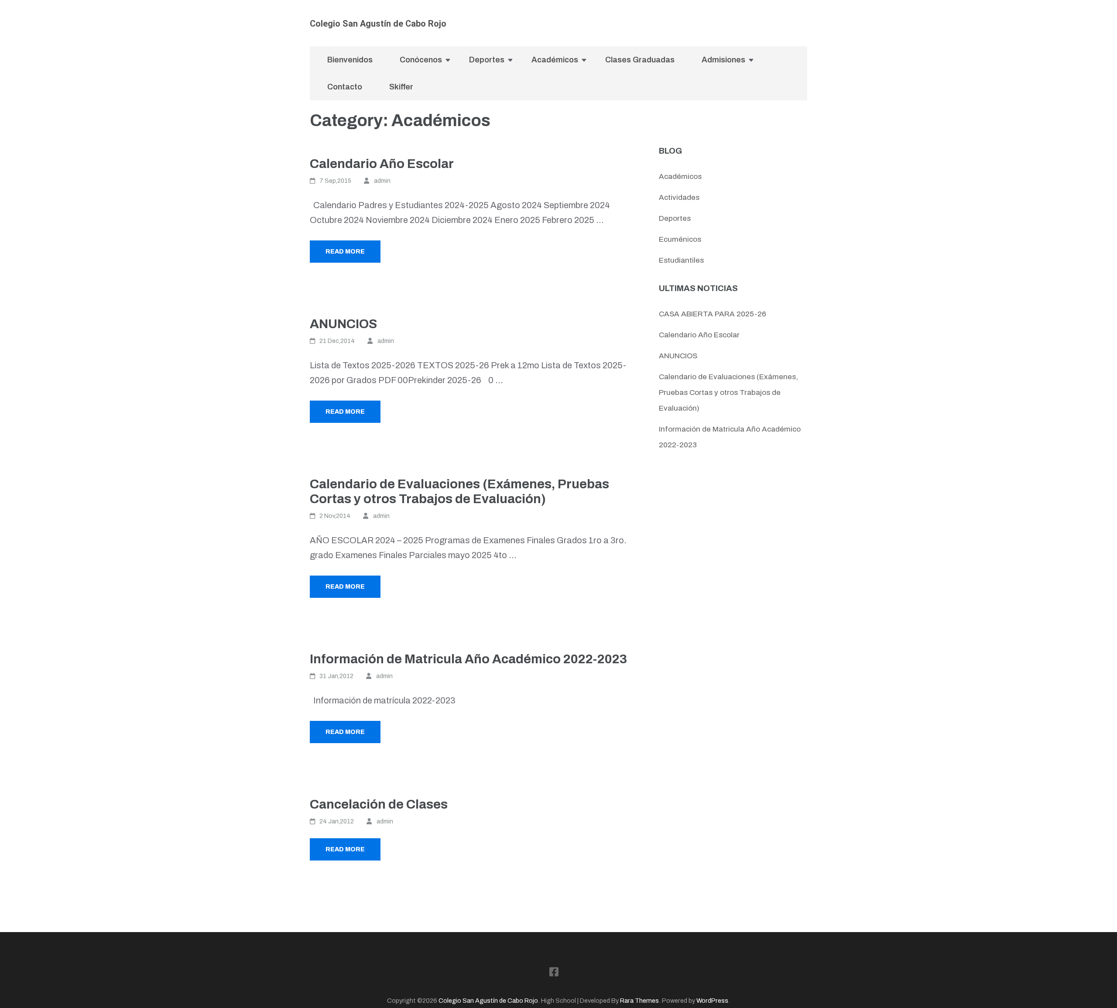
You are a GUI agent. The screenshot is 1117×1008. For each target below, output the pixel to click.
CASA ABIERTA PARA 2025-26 (712, 314)
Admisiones (723, 59)
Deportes (486, 59)
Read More (345, 251)
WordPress (712, 1000)
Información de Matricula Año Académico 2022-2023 (468, 659)
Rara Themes (639, 1000)
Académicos (554, 59)
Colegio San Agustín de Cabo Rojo (378, 23)
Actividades (679, 197)
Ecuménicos (680, 239)
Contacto (344, 86)
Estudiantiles (681, 260)
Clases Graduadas (640, 59)
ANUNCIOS (343, 324)
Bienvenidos (350, 59)
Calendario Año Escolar (382, 164)
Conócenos (421, 59)
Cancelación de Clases (379, 804)
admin (382, 181)
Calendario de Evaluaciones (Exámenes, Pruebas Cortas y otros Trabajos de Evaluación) (728, 392)
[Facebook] (803, 35)
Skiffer (401, 86)
